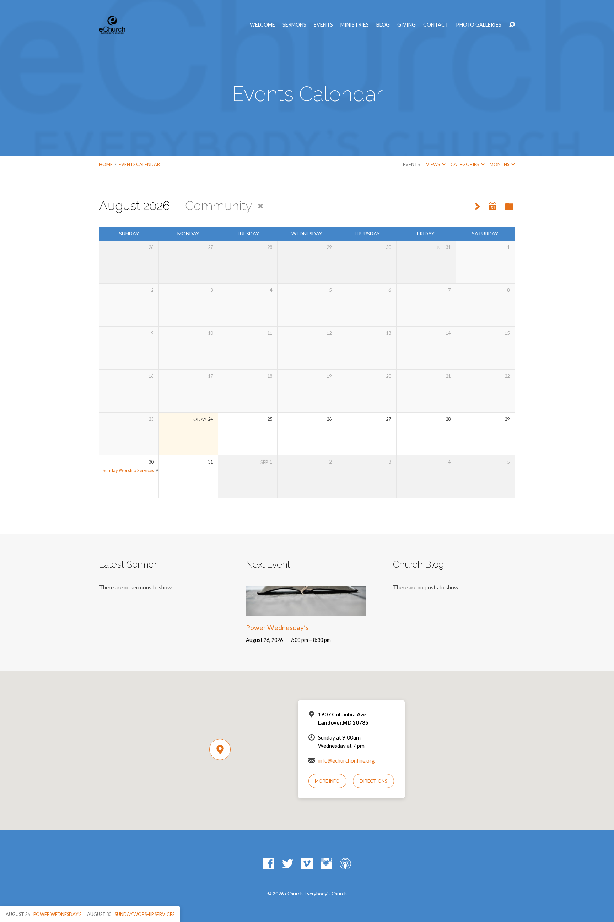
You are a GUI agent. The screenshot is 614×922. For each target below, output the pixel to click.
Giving (406, 24)
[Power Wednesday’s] (306, 610)
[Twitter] (287, 863)
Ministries (354, 24)
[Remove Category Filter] (260, 206)
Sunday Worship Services (128, 470)
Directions (373, 781)
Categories (465, 164)
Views (433, 164)
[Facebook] (268, 863)
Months (500, 164)
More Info (327, 781)
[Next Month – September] (477, 207)
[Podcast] (345, 863)
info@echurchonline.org (346, 760)
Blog (383, 24)
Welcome (262, 24)
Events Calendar (139, 164)
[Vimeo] (307, 863)
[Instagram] (326, 863)
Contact (435, 24)
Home (106, 164)
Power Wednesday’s (277, 627)
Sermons (294, 24)
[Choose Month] (493, 206)
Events (323, 24)
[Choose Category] (509, 206)
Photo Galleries (478, 24)
